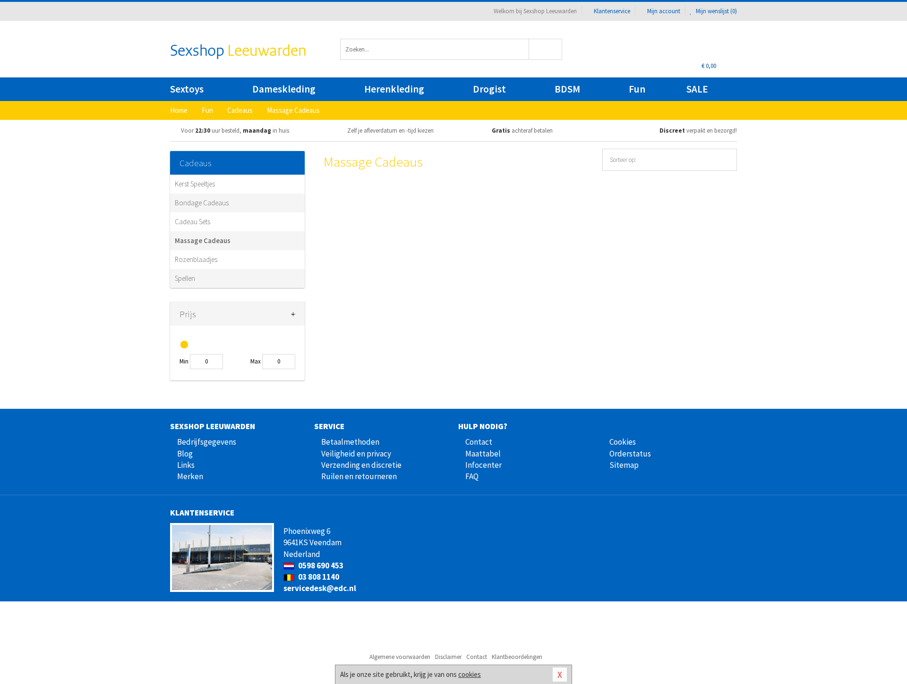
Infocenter (483, 465)
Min (184, 361)
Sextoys (187, 89)
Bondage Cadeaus (202, 202)
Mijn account (663, 11)
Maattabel (483, 453)
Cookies (622, 442)
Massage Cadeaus (203, 240)
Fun (637, 89)
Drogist (489, 89)
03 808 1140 (318, 577)
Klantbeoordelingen (517, 657)
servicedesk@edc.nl (319, 588)
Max (255, 361)
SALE (697, 89)
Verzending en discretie (361, 465)
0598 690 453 (320, 565)
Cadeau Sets (192, 221)
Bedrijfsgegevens (206, 442)
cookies (469, 674)
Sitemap (624, 465)
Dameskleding (284, 89)
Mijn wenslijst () (715, 11)
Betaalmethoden (350, 442)
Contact (478, 442)
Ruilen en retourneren (359, 476)
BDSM (567, 89)
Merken (190, 476)
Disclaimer (448, 657)
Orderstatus (630, 453)
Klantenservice (612, 11)
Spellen (185, 278)
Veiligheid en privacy (356, 453)
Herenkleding (394, 89)
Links (186, 465)
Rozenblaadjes (196, 259)
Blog (185, 453)
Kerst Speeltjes (195, 183)
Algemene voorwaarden (399, 657)
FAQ (472, 476)
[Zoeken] (546, 49)
